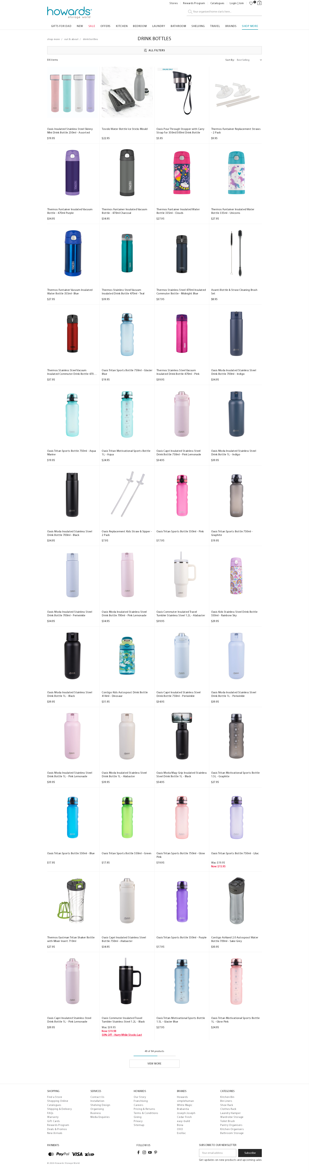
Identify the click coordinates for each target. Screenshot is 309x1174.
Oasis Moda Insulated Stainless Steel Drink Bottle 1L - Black (69, 694)
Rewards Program (194, 3)
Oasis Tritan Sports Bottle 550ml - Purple (181, 937)
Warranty (53, 1117)
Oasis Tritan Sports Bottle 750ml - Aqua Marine (71, 452)
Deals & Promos (57, 1129)
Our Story (140, 1097)
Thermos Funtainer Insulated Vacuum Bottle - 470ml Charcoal (124, 211)
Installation (97, 1101)
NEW (80, 26)
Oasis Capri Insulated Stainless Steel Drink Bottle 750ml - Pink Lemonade (178, 452)
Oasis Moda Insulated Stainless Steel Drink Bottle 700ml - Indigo (233, 372)
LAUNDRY (158, 26)
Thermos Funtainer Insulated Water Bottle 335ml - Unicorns (232, 211)
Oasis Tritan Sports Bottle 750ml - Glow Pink (180, 855)
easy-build (183, 1121)
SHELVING (198, 26)
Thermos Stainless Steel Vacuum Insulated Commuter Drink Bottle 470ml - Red (72, 372)
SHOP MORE (250, 26)
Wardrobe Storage (232, 1117)
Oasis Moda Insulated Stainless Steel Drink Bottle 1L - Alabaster (124, 774)
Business (95, 1113)
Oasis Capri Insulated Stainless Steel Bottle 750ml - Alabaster (124, 939)
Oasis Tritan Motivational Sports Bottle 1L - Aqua (126, 452)
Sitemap (139, 1125)
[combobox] (224, 12)
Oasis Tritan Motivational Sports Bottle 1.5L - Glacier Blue (180, 1019)
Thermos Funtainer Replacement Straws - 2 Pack (236, 130)
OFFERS (105, 26)
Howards (182, 1097)
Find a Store (54, 1097)
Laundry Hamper (230, 1113)
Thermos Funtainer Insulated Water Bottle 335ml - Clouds (178, 211)
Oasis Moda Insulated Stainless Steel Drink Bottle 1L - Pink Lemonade (69, 774)
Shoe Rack (226, 1105)
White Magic (184, 1105)
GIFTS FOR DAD (61, 26)
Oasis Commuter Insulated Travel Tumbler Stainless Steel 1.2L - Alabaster (180, 613)
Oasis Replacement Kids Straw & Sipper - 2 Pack (127, 533)
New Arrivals (54, 1133)
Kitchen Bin (227, 1097)
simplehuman (185, 1101)
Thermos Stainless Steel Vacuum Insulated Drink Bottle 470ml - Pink (177, 372)
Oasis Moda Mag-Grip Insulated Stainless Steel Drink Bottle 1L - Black (181, 774)
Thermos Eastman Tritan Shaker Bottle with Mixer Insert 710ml (71, 939)
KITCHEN (121, 26)
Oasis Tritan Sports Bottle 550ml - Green (126, 853)
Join (241, 3)
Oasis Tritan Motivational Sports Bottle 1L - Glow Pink (235, 1019)
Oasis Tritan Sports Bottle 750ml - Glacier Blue (127, 372)
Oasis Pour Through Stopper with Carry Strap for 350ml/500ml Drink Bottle (180, 130)
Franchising (141, 1101)
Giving (138, 1117)
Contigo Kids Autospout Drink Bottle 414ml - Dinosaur (125, 694)
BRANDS (231, 26)
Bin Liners (226, 1101)
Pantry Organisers (231, 1125)
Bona (180, 1125)
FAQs (50, 1113)
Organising (97, 1109)
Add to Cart (72, 114)
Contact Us (97, 1097)
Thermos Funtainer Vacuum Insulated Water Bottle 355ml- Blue (70, 291)
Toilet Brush (227, 1121)
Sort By (230, 59)
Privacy (138, 1121)
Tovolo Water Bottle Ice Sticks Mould (125, 129)
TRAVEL (215, 26)
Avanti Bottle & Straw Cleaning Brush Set (234, 291)
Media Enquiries (100, 1117)
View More (154, 1063)
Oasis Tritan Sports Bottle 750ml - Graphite (232, 533)
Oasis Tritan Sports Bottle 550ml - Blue (71, 853)
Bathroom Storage (232, 1133)
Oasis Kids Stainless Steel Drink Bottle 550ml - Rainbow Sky (234, 613)
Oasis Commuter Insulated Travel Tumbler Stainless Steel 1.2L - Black (123, 1019)
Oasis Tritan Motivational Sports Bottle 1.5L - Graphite (235, 774)
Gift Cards (53, 1121)
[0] (251, 3)
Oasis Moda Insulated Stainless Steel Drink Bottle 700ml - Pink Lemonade (124, 613)
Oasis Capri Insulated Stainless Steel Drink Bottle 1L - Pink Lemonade (69, 1019)
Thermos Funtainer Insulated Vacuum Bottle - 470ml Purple (70, 211)
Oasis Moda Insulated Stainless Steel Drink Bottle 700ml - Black (69, 533)
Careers (138, 1105)
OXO (180, 1129)
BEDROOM (140, 26)
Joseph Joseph (186, 1113)
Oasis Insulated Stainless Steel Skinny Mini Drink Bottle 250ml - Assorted (70, 130)
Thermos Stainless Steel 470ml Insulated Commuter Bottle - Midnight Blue (181, 291)
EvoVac (181, 1133)
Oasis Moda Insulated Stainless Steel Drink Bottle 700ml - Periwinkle (69, 613)
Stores (174, 3)
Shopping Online (57, 1101)
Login (233, 3)
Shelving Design (100, 1105)
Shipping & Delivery (59, 1109)
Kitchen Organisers (232, 1129)
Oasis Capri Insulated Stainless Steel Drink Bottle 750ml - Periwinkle (178, 694)
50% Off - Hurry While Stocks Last (122, 1034)
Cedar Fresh (184, 1117)
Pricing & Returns (144, 1109)
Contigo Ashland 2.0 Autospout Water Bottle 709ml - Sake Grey (234, 939)
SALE (92, 26)
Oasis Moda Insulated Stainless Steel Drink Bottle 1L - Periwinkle (233, 694)
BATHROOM (178, 26)
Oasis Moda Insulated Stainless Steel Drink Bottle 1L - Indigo (233, 452)
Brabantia (183, 1109)
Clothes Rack (228, 1109)
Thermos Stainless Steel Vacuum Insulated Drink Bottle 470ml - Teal (123, 291)
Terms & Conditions (146, 1113)
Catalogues (217, 3)
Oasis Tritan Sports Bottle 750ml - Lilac (235, 853)
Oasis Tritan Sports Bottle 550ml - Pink (180, 531)
